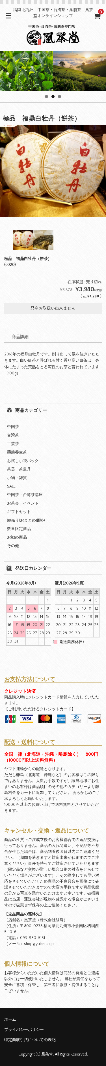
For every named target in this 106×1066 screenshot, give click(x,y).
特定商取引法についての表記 (30, 1040)
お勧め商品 (17, 537)
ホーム (10, 1019)
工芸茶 (13, 444)
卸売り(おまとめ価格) (26, 520)
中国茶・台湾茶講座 (25, 495)
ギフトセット (19, 512)
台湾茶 (13, 435)
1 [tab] (46, 96)
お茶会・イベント (23, 503)
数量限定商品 (19, 529)
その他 (13, 546)
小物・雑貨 (17, 478)
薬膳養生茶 (17, 452)
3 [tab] (59, 96)
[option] (53, 171)
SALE (11, 486)
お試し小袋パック (23, 461)
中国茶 (13, 427)
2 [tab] (53, 96)
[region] (53, 71)
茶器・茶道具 (19, 469)
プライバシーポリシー (24, 1029)
